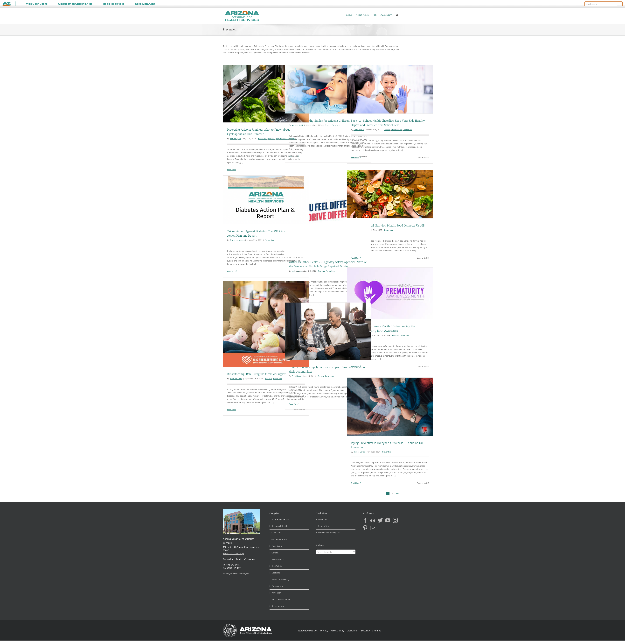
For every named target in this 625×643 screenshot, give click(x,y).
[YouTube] (387, 520)
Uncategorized (277, 606)
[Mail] (372, 527)
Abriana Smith (297, 125)
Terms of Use (323, 526)
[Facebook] (365, 520)
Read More (231, 169)
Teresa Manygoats (237, 240)
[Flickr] (372, 520)
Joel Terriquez (235, 138)
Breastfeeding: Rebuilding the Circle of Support (256, 374)
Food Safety (262, 138)
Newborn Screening (280, 579)
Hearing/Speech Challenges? (236, 573)
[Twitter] (380, 520)
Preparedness (281, 138)
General (271, 138)
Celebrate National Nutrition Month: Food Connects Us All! (388, 225)
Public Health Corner (280, 599)
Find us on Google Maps (233, 553)
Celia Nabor (296, 376)
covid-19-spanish (279, 539)
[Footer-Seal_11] (247, 624)
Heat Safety (276, 566)
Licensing (275, 572)
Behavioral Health (279, 526)
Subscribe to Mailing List (329, 532)
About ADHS (323, 519)
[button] (620, 3)
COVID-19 (275, 532)
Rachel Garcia (359, 452)
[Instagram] (395, 520)
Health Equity (277, 559)
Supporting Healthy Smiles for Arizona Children (319, 120)
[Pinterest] (365, 527)
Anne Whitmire (236, 378)
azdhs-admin (359, 129)
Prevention (336, 125)
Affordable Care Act (280, 519)
